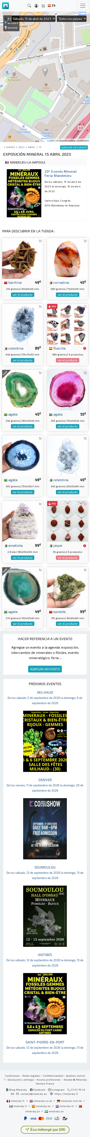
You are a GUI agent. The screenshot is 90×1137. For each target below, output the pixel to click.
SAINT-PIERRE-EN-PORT (45, 1047)
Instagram (57, 1089)
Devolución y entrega (21, 1079)
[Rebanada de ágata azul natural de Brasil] (22, 455)
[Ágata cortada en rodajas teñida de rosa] (67, 390)
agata (12, 414)
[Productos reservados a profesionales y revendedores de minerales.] (84, 348)
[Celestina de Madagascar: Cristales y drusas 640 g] (22, 324)
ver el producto (23, 294)
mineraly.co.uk (43, 1100)
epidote (59, 611)
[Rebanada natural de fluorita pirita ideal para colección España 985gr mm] (67, 324)
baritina (14, 282)
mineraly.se (56, 1111)
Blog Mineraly (18, 1089)
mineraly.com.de (71, 1100)
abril (31, 147)
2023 (21, 147)
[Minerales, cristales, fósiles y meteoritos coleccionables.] (5, 5)
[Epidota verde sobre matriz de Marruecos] (67, 587)
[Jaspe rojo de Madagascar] (67, 521)
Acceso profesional (48, 1079)
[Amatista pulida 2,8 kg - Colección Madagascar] (22, 521)
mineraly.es (43, 1105)
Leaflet (50, 140)
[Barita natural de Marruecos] (22, 258)
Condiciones (12, 1075)
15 (40, 147)
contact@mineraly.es (34, 1093)
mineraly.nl (66, 1105)
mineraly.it (20, 1105)
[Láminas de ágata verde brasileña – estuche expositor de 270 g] (22, 587)
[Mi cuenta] (36, 6)
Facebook (39, 1089)
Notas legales (31, 1075)
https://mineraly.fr (66, 1093)
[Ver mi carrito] (43, 6)
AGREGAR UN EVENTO (45, 669)
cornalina (60, 282)
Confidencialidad (53, 1075)
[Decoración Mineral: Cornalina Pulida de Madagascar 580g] (67, 258)
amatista (15, 545)
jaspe (57, 545)
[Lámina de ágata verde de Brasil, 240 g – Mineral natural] (22, 390)
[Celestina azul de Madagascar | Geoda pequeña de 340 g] (67, 455)
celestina (15, 348)
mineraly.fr (17, 1100)
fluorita (59, 348)
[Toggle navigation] (83, 5)
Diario (10, 147)
